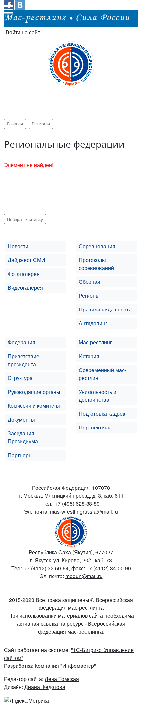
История (89, 356)
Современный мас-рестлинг (102, 374)
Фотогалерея (24, 274)
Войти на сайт (23, 32)
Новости (18, 246)
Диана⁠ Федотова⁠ (44, 687)
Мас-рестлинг (95, 342)
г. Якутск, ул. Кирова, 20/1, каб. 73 (71, 560)
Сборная (89, 281)
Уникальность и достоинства (97, 395)
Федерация (21, 342)
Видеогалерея (25, 287)
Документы (21, 419)
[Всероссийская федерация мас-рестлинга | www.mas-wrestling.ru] (71, 63)
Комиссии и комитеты (34, 405)
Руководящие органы (34, 392)
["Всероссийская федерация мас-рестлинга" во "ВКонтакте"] (20, 4)
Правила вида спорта (105, 309)
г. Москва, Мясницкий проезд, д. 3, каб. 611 (71, 495)
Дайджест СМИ (26, 260)
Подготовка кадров (102, 413)
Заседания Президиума (23, 437)
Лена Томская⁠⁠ (62, 679)
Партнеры (20, 455)
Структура (20, 378)
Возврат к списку (25, 219)
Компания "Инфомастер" (65, 665)
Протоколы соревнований (96, 264)
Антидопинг (93, 323)
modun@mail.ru (84, 576)
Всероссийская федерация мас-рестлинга (81, 627)
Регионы (89, 295)
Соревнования (97, 246)
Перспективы (95, 427)
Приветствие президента (23, 360)
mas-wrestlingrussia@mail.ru (84, 511)
